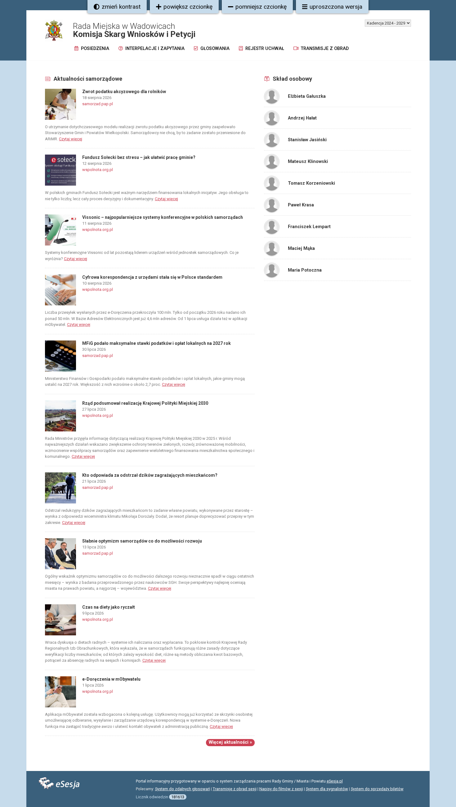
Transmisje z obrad (324, 48)
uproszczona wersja (336, 6)
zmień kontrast (121, 6)
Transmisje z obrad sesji (235, 789)
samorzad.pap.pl (97, 103)
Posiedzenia (94, 48)
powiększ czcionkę (187, 6)
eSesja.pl (335, 781)
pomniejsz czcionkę (261, 6)
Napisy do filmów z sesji (281, 789)
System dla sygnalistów (327, 789)
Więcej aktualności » (230, 742)
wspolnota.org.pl (97, 169)
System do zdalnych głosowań (182, 789)
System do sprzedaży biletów (377, 789)
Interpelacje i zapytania (154, 48)
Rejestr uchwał (264, 48)
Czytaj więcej (70, 139)
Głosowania (214, 48)
